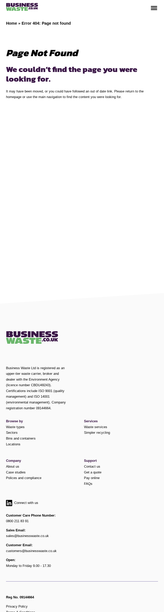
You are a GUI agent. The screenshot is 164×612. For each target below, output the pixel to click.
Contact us (92, 466)
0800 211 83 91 (17, 521)
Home (11, 23)
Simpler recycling (97, 433)
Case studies (16, 472)
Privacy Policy (17, 606)
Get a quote (92, 472)
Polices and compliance (23, 478)
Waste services (95, 427)
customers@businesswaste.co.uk (31, 551)
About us (12, 466)
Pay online (92, 478)
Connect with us (26, 503)
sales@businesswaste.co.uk (27, 536)
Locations (13, 444)
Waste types (15, 427)
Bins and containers (21, 438)
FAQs (88, 484)
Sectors (12, 433)
